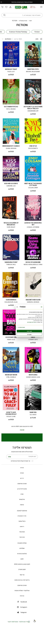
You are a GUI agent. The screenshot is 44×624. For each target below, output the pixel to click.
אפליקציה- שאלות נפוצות (22, 590)
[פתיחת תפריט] (41, 7)
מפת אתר (22, 532)
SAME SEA (33, 412)
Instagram (23, 607)
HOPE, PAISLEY (11, 227)
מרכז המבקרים (22, 516)
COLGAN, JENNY (33, 188)
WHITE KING (33, 375)
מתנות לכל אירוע (22, 489)
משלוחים (22, 548)
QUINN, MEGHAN (11, 148)
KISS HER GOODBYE (11, 184)
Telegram (23, 612)
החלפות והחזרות (22, 553)
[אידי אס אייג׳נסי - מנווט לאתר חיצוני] (19, 622)
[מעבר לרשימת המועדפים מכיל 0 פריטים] (6, 7)
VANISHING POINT (11, 262)
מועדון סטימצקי (22, 483)
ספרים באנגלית (23, 21)
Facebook (23, 602)
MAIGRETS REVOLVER (33, 300)
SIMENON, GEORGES (33, 302)
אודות (22, 468)
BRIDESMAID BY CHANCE (11, 146)
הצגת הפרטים (21, 327)
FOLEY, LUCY (11, 71)
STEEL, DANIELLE (11, 377)
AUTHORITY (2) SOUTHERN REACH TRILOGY (33, 108)
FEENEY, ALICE (11, 339)
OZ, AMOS (33, 414)
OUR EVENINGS (11, 300)
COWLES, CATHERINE (33, 227)
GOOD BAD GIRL (11, 337)
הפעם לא (29, 334)
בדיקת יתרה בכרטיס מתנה (22, 580)
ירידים (22, 478)
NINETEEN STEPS (33, 69)
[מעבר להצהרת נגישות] (34, 622)
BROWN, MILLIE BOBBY (33, 71)
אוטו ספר (22, 537)
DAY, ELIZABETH (33, 148)
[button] (10, 7)
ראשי (30, 21)
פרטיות (22, 596)
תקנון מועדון (22, 569)
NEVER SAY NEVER (11, 375)
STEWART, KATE (33, 339)
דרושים (22, 526)
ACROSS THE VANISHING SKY (33, 224)
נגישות (22, 505)
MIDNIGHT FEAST (11, 69)
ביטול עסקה (22, 521)
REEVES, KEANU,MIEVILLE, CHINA (33, 264)
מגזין (22, 494)
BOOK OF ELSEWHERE (33, 262)
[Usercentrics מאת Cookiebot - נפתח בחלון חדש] (25, 307)
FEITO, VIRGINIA (11, 109)
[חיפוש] (4, 15)
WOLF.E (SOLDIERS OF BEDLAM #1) (11, 224)
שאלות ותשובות (22, 543)
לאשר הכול (29, 331)
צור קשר (22, 575)
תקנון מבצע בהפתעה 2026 (22, 564)
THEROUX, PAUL (11, 264)
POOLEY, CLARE (11, 416)
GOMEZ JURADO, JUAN (33, 377)
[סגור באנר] (17, 307)
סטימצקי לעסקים (22, 511)
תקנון (22, 559)
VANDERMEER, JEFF (33, 111)
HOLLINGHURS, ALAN (11, 302)
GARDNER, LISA (11, 186)
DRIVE (33, 337)
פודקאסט (22, 499)
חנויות (22, 473)
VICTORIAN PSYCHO (11, 107)
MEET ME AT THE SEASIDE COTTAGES (33, 184)
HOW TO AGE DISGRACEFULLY (11, 413)
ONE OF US (33, 146)
